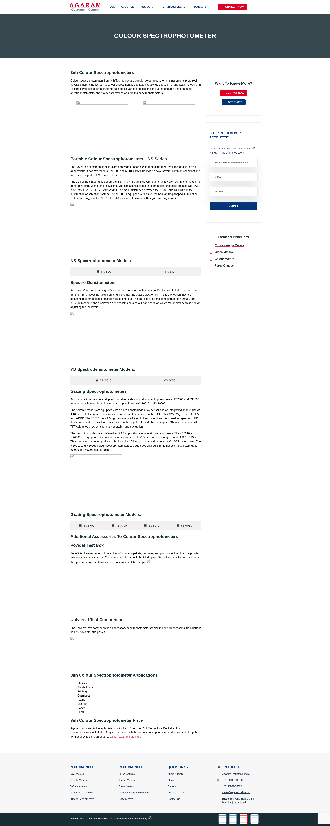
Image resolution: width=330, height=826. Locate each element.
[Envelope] (254, 819)
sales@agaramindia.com (125, 736)
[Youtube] (244, 819)
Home (111, 6)
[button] (257, 6)
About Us (127, 6)
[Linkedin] (233, 819)
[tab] (103, 271)
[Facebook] (222, 819)
